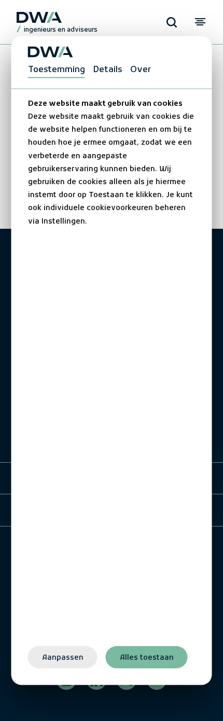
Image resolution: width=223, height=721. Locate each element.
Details (107, 69)
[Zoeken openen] (172, 22)
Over (140, 69)
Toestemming (56, 69)
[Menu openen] (200, 22)
